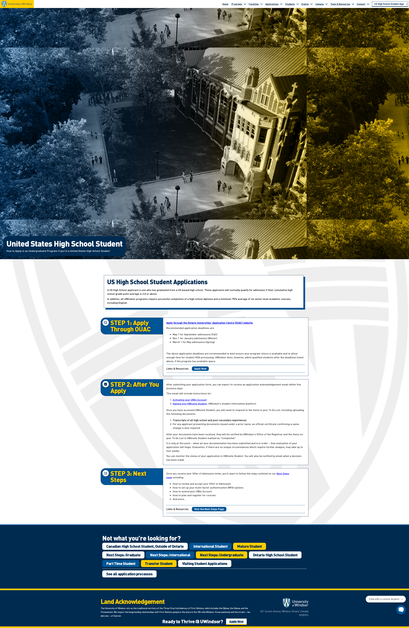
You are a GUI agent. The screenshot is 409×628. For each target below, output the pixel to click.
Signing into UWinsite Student (190, 403)
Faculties (254, 4)
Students (290, 4)
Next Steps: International (170, 554)
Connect (361, 4)
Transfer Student (158, 563)
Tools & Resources (340, 4)
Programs (237, 4)
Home (225, 4)
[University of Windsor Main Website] (283, 603)
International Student (210, 546)
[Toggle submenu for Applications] (281, 4)
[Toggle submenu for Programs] (244, 4)
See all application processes (129, 573)
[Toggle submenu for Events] (311, 4)
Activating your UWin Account (190, 399)
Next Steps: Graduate (123, 554)
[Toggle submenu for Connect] (368, 4)
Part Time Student (120, 563)
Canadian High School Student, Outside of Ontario (145, 546)
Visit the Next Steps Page (209, 509)
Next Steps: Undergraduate (221, 554)
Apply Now (200, 368)
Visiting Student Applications (205, 563)
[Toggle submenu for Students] (297, 4)
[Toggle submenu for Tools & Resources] (352, 4)
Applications (272, 4)
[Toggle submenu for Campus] (326, 4)
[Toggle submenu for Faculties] (261, 4)
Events (305, 4)
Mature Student (249, 546)
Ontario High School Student (275, 554)
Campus (319, 4)
